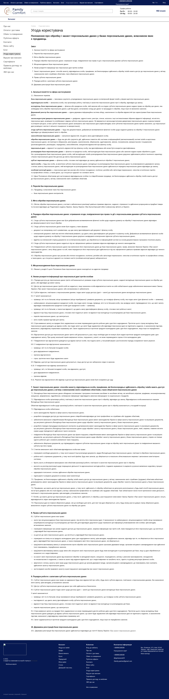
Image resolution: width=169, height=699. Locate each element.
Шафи (61, 650)
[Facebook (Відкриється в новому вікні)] (144, 3)
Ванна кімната (64, 653)
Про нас (6, 3)
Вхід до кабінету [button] (92, 648)
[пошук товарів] (111, 11)
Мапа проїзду (145, 653)
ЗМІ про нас (8, 72)
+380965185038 (125, 1)
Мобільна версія (11, 664)
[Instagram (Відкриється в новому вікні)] (141, 3)
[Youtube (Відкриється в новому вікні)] (149, 3)
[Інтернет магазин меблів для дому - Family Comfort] (14, 649)
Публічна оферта (45, 3)
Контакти (56, 3)
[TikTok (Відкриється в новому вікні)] (146, 3)
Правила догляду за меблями (96, 679)
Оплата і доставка (16, 3)
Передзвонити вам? (122, 4)
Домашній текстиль (65, 668)
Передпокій (62, 659)
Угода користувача (72, 3)
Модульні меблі (64, 648)
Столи (61, 665)
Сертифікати (99, 3)
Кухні (60, 656)
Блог (62, 3)
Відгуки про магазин (86, 3)
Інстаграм (34, 661)
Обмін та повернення (31, 3)
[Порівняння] (141, 11)
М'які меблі (62, 662)
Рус (156, 2)
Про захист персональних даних (122, 631)
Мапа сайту (8, 46)
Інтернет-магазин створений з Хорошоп (15, 694)
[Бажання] (147, 11)
